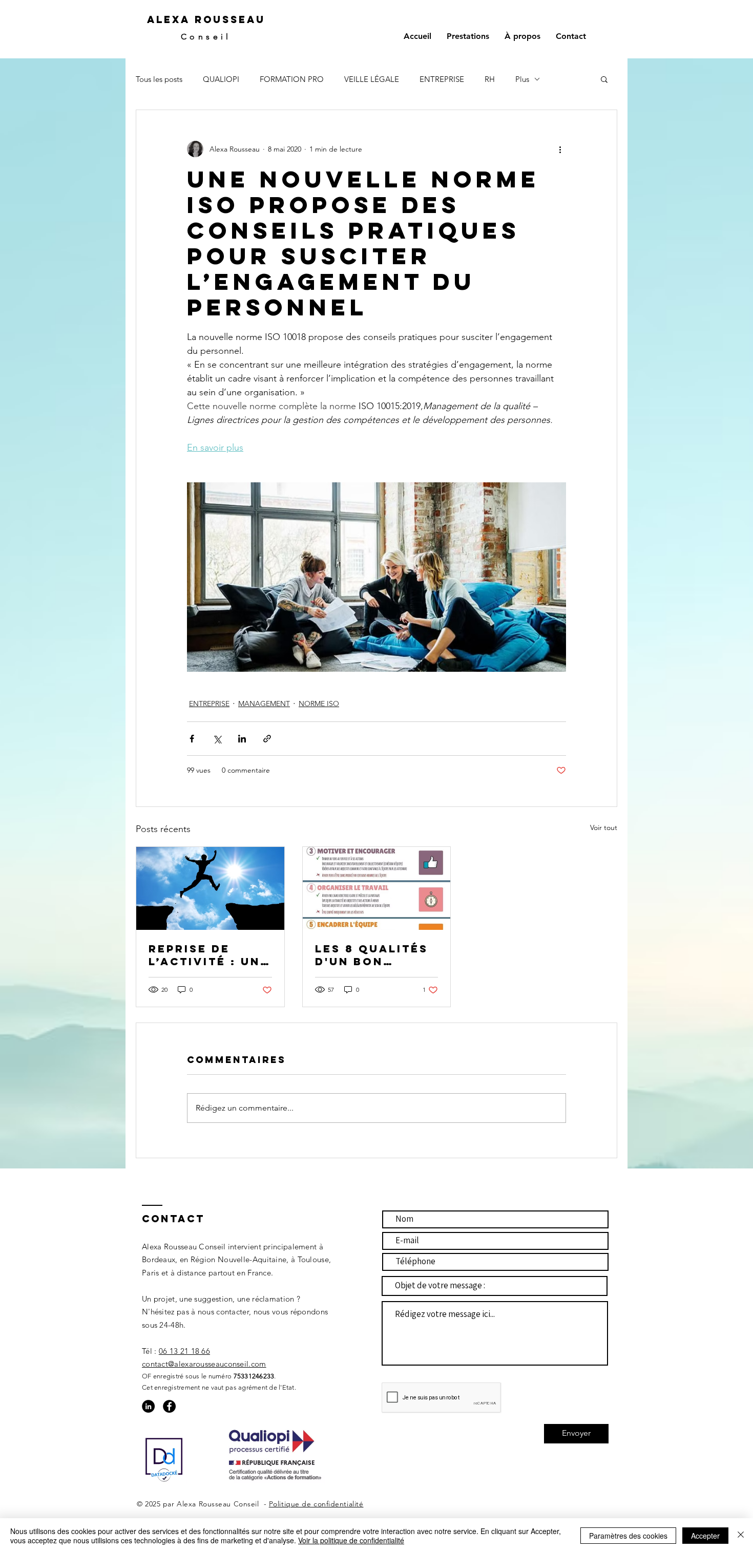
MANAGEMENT (264, 703)
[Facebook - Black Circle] (169, 1406)
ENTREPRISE (442, 79)
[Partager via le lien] (267, 738)
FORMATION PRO (292, 79)
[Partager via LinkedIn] (242, 738)
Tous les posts (159, 79)
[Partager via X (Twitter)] (217, 738)
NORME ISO (319, 703)
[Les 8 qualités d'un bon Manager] (377, 888)
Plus (522, 79)
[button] (604, 79)
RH (490, 79)
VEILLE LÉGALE (371, 79)
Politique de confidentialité (316, 1503)
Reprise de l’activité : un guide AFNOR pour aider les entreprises (206, 955)
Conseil (206, 36)
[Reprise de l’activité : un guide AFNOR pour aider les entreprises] (210, 888)
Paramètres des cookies (628, 1535)
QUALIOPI (221, 79)
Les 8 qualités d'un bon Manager (371, 955)
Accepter (705, 1535)
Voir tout (603, 827)
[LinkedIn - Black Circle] (148, 1406)
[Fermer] (741, 1535)
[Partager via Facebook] (192, 738)
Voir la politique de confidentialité (351, 1540)
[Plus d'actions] (560, 149)
